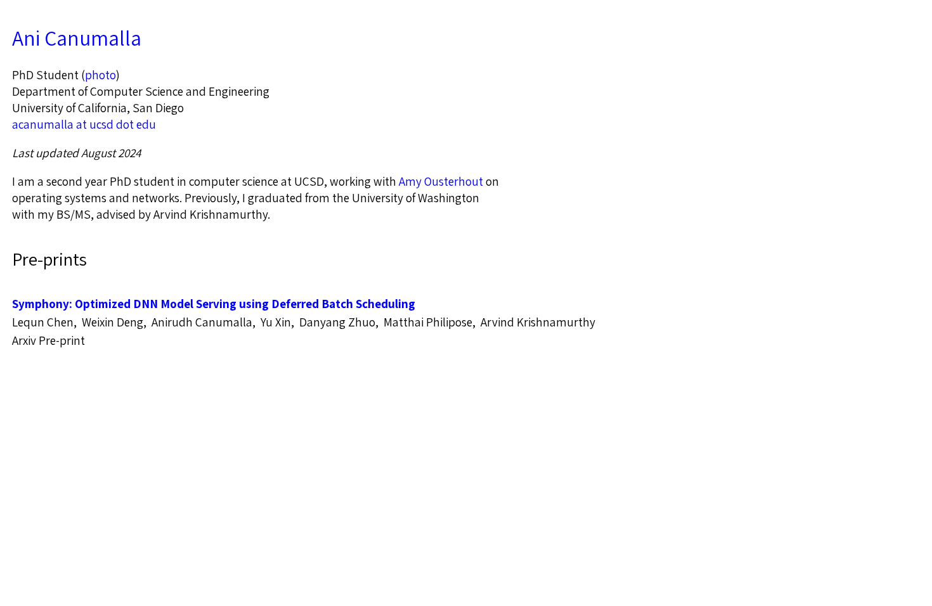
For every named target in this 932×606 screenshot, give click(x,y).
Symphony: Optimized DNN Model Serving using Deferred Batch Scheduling (213, 303)
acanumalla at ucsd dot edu (84, 124)
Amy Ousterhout (441, 181)
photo (100, 75)
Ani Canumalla (76, 38)
